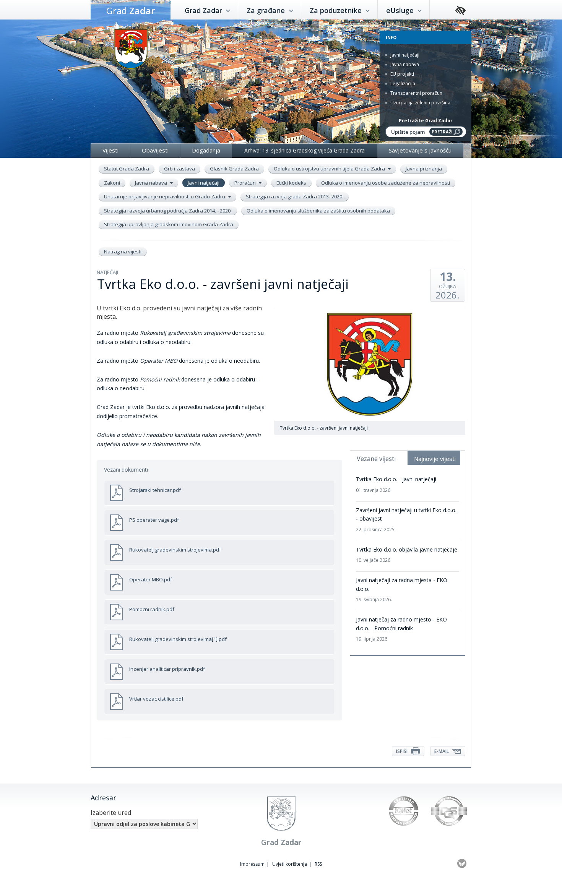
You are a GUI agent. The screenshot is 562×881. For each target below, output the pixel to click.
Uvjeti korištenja (289, 864)
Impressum (252, 864)
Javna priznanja (424, 168)
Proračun (245, 182)
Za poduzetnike (337, 10)
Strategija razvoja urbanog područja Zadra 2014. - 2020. (168, 210)
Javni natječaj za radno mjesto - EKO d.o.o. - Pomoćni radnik (401, 629)
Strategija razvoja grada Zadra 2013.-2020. (294, 196)
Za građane (267, 10)
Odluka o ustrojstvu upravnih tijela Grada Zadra (330, 168)
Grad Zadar (204, 10)
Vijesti (110, 150)
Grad (130, 10)
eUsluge (401, 10)
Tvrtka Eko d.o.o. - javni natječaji (396, 484)
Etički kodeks (291, 182)
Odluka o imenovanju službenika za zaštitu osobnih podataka (318, 210)
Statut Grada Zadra (126, 168)
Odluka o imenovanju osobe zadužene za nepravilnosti (385, 182)
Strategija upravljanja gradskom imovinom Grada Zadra (168, 224)
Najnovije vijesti (435, 458)
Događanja (206, 150)
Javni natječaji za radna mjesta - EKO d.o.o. (401, 589)
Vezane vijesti (376, 458)
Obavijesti (155, 150)
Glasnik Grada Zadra (234, 168)
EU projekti (401, 74)
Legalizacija (402, 83)
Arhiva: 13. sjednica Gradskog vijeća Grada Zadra (304, 150)
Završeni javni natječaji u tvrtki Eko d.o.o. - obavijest (406, 519)
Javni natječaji (404, 55)
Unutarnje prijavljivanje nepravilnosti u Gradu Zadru (165, 196)
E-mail (442, 751)
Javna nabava (404, 64)
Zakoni (112, 182)
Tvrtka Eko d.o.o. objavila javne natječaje (406, 554)
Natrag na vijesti (122, 251)
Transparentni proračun (415, 93)
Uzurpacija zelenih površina (419, 102)
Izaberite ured (111, 812)
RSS (318, 864)
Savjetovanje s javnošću (420, 150)
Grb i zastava (179, 168)
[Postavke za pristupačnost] (460, 11)
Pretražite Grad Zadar (426, 120)
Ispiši (402, 751)
